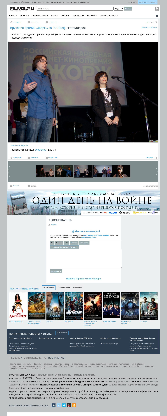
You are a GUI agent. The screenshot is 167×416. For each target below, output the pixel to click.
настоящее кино (34, 358)
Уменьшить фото (19, 145)
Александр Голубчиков (118, 381)
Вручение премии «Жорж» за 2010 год (37, 28)
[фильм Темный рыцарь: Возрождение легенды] (93, 306)
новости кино (15, 364)
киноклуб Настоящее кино (87, 366)
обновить (54, 224)
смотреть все (52, 22)
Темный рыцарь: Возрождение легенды (90, 323)
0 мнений (16, 185)
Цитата (74, 243)
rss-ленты (148, 366)
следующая (149, 22)
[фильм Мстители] (74, 306)
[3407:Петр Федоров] (102, 171)
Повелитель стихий (126, 322)
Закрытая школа (109, 321)
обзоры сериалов (40, 15)
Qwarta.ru (64, 388)
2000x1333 (40, 150)
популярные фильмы (24, 288)
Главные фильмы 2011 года (80, 338)
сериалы (27, 364)
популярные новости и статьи (31, 334)
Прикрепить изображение (64, 247)
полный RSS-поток (17, 368)
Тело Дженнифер (16, 321)
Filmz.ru (15, 358)
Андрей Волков (117, 385)
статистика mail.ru (37, 368)
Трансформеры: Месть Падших (34, 322)
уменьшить (34, 22)
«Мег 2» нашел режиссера (110, 338)
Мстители (69, 321)
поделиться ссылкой (152, 185)
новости (13, 15)
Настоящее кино (44, 375)
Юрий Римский (136, 385)
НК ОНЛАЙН (92, 15)
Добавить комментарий (86, 231)
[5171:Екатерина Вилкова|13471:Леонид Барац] (64, 171)
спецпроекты (15, 366)
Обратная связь (63, 375)
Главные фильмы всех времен (51, 338)
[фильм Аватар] (55, 306)
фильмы (37, 364)
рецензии (24, 15)
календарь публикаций (119, 364)
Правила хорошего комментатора (83, 278)
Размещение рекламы (84, 375)
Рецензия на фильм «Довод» (20, 338)
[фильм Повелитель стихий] (130, 306)
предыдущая (17, 22)
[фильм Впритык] (149, 306)
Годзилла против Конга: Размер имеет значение (142, 339)
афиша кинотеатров (110, 366)
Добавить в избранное (149, 27)
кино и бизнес (138, 364)
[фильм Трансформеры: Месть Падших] (36, 306)
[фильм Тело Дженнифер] (18, 306)
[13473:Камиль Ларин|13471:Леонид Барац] (45, 171)
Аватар (49, 321)
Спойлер (84, 243)
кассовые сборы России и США (58, 366)
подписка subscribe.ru (132, 366)
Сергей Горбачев (30, 385)
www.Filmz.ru (15, 381)
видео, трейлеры (79, 364)
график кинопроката (109, 15)
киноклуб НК (78, 15)
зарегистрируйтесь (88, 237)
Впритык (143, 321)
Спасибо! (33, 185)
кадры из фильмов (98, 364)
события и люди (62, 364)
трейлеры (65, 15)
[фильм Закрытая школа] (111, 306)
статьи (54, 15)
